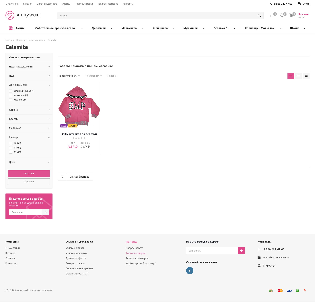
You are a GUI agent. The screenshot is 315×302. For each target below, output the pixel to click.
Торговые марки (135, 253)
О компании (12, 248)
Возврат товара (75, 263)
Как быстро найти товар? (141, 263)
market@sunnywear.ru (276, 257)
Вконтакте (189, 270)
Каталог (10, 253)
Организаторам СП (77, 273)
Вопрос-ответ (134, 248)
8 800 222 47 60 (273, 249)
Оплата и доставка (79, 241)
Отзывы (10, 258)
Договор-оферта (76, 258)
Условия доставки (77, 253)
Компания (12, 241)
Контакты (11, 263)
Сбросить (29, 181)
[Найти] (259, 15)
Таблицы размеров (137, 258)
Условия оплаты (75, 248)
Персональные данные (79, 268)
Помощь (131, 241)
